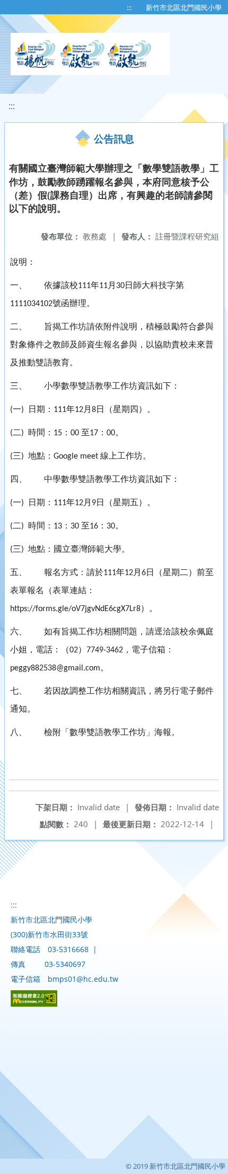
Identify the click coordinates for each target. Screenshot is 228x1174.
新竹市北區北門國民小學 (184, 7)
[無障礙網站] (34, 1004)
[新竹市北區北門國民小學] (90, 54)
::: (129, 7)
